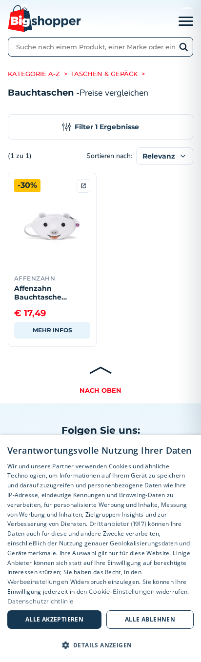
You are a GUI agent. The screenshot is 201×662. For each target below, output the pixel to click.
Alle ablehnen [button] (150, 619)
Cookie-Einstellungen (122, 591)
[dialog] (100, 548)
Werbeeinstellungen (37, 581)
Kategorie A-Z (34, 74)
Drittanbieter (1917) (117, 523)
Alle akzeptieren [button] (54, 619)
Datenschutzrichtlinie (40, 601)
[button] (100, 645)
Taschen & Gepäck (104, 74)
